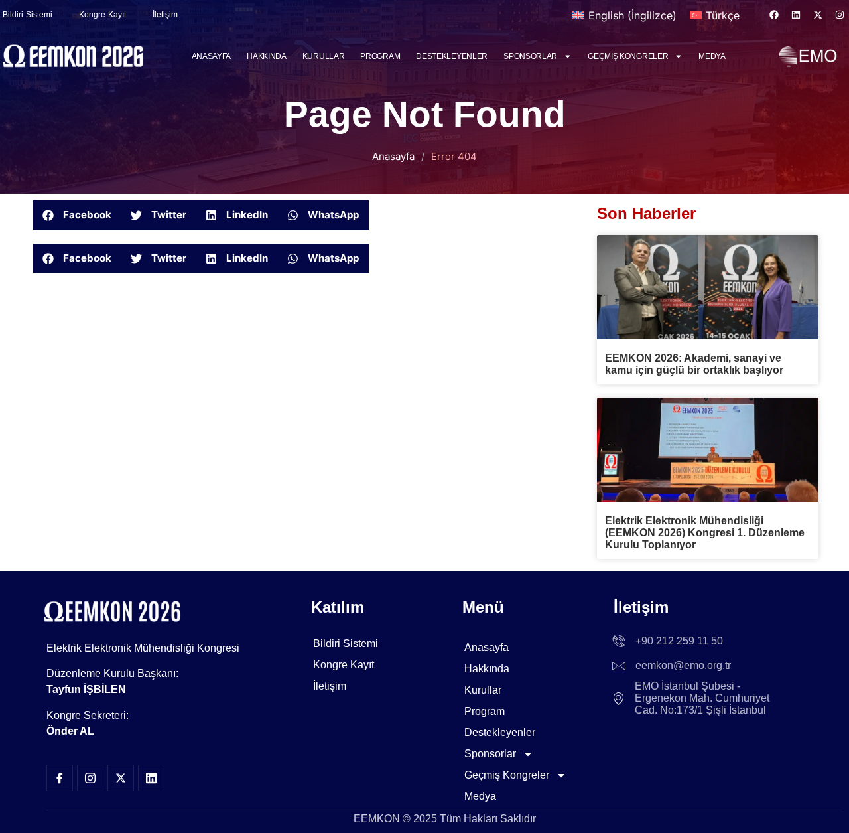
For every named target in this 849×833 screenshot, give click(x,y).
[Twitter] (120, 778)
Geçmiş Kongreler (628, 56)
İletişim (165, 14)
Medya (712, 56)
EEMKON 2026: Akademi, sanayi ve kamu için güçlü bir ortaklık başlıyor (694, 364)
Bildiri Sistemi (345, 643)
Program (380, 56)
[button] (77, 215)
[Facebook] (774, 14)
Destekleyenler (452, 56)
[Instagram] (839, 14)
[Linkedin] (796, 14)
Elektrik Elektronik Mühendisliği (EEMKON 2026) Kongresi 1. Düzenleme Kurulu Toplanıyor (705, 532)
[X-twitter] (818, 14)
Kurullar (323, 56)
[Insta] (90, 778)
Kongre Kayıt (102, 14)
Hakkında (267, 56)
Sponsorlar (530, 56)
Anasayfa (211, 56)
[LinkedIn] (151, 778)
